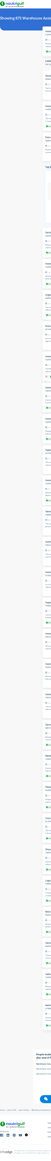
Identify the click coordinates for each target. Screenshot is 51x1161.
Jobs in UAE (12, 1110)
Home (2, 1110)
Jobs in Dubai (24, 1110)
